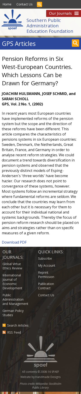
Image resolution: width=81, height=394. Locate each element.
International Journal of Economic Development (12, 281)
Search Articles (18, 325)
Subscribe (45, 258)
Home (6, 4)
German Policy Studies (13, 313)
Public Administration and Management (15, 299)
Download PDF (14, 242)
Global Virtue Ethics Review (12, 266)
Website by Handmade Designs (40, 377)
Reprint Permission (46, 274)
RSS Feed (14, 332)
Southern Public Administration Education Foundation (50, 25)
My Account (46, 265)
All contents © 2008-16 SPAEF (40, 372)
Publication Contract (46, 286)
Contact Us (24, 4)
